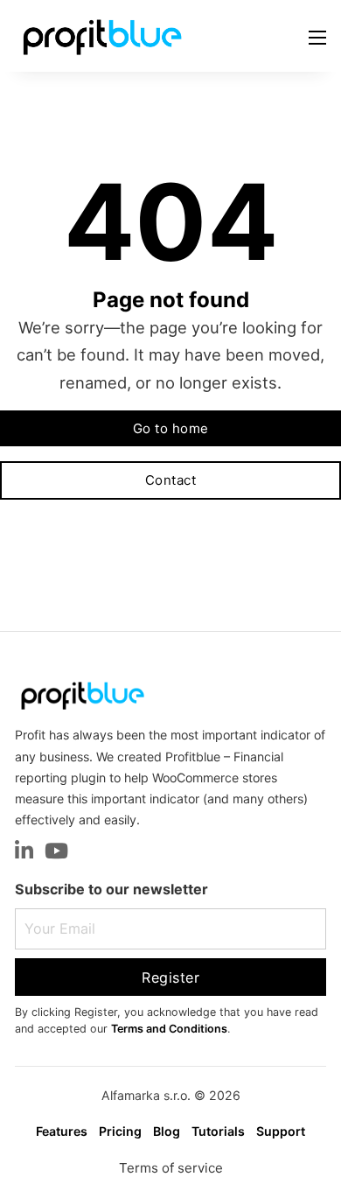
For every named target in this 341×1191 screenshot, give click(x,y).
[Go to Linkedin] (24, 852)
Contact (171, 480)
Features (61, 1131)
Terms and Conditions (169, 1028)
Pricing (120, 1131)
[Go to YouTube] (56, 852)
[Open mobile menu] (317, 38)
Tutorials (218, 1131)
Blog (166, 1131)
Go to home (171, 428)
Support (280, 1131)
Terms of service (171, 1167)
